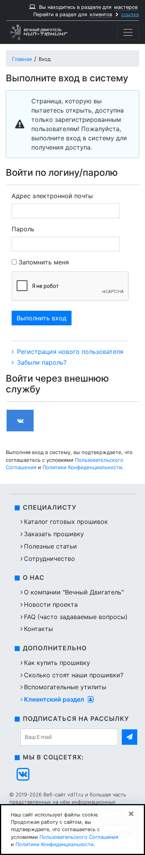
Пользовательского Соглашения (78, 837)
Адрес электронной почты (52, 196)
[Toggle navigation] (128, 32)
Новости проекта (51, 604)
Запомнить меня (44, 262)
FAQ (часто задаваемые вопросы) (76, 617)
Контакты (38, 629)
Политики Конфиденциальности (82, 467)
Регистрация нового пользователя (69, 351)
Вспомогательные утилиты (65, 687)
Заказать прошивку (54, 534)
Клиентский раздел (55, 699)
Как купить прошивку (57, 662)
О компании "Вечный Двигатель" (74, 592)
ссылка (130, 14)
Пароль (23, 229)
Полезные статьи (50, 546)
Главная (22, 59)
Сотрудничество (49, 558)
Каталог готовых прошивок (66, 521)
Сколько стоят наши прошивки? (73, 675)
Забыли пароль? (41, 362)
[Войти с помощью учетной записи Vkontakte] (20, 420)
